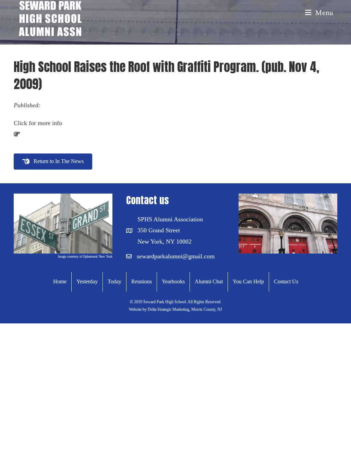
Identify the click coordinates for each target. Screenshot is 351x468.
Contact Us (286, 281)
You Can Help (248, 281)
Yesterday (87, 281)
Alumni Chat (209, 281)
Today (114, 281)
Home (59, 281)
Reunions (141, 281)
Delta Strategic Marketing (168, 309)
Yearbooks (173, 281)
